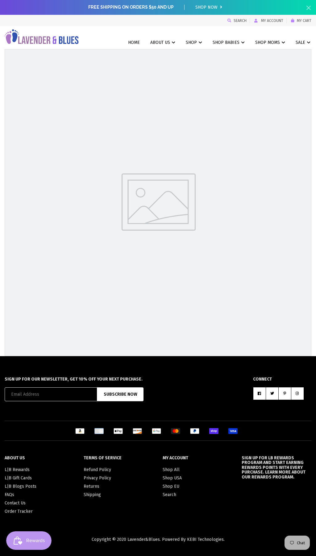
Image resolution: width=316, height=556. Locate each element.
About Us (160, 42)
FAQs (9, 494)
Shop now (207, 7)
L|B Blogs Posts (20, 486)
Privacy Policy (97, 478)
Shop (192, 42)
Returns (91, 486)
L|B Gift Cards (18, 478)
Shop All (171, 469)
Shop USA (172, 478)
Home (134, 42)
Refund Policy (97, 469)
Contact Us (15, 503)
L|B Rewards (17, 469)
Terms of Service (103, 458)
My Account (271, 21)
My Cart (304, 21)
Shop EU (171, 486)
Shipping (92, 494)
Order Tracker (19, 511)
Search (240, 21)
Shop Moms (268, 42)
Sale (301, 42)
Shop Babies (227, 42)
